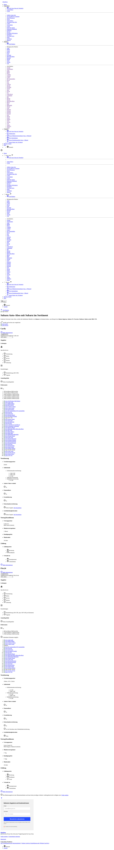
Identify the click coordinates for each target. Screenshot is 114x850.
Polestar (9, 111)
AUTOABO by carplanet (13, 16)
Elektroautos (12, 133)
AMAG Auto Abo (11, 15)
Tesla (8, 60)
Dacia (8, 52)
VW (8, 63)
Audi (8, 48)
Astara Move (10, 9)
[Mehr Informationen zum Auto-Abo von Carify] (4, 324)
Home (5, 4)
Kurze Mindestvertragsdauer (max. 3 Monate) (20, 135)
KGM (8, 91)
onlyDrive (9, 38)
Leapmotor (9, 95)
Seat (8, 115)
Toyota (8, 62)
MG (8, 97)
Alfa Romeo (10, 69)
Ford (8, 53)
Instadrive (9, 34)
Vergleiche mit (4, 334)
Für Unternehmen (13, 138)
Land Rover (10, 94)
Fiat (8, 81)
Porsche (9, 112)
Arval (8, 19)
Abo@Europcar (11, 18)
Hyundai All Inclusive (12, 33)
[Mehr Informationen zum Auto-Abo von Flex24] (4, 325)
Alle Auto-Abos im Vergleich (16, 8)
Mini (8, 104)
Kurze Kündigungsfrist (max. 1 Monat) (18, 140)
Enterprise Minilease (12, 29)
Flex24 (8, 32)
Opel (8, 108)
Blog (5, 145)
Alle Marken (12, 44)
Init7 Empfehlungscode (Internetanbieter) (11, 843)
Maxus (8, 98)
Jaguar (8, 88)
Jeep (8, 90)
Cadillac (9, 74)
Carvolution (10, 25)
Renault (9, 58)
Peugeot (9, 109)
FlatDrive (9, 30)
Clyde (8, 11)
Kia (8, 92)
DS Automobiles (11, 79)
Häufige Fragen (7, 143)
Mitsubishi (9, 105)
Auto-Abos (6, 6)
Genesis (9, 84)
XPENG (9, 126)
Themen (6, 129)
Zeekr (8, 127)
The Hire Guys (10, 36)
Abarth (8, 67)
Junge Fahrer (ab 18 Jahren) (16, 142)
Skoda (8, 59)
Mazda (8, 99)
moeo (8, 37)
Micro (8, 102)
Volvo (8, 125)
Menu (4, 301)
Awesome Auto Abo (12, 22)
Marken (6, 41)
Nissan (8, 106)
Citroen (8, 76)
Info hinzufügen (17, 507)
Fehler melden (64, 795)
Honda (8, 86)
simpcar (9, 40)
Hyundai (9, 55)
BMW (8, 49)
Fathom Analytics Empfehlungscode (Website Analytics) (35, 843)
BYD (8, 73)
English (5, 306)
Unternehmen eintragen (14, 836)
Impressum (3, 839)
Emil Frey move (11, 27)
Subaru (8, 119)
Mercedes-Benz (11, 56)
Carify (8, 23)
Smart (8, 118)
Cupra (8, 51)
